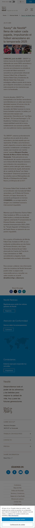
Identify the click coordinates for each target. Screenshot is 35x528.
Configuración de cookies (17, 524)
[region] (17, 516)
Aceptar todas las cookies (17, 519)
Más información (13, 515)
